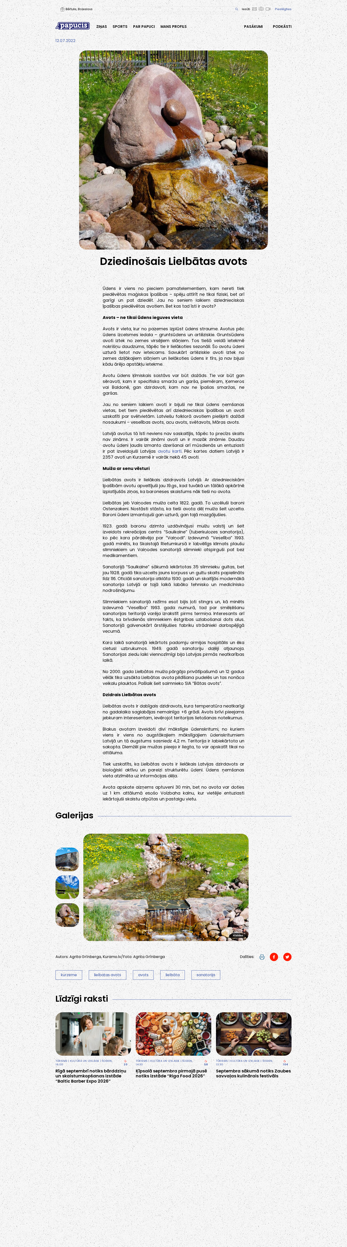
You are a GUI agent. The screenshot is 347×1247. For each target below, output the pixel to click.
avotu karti (170, 451)
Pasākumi (253, 27)
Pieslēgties (283, 9)
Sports (120, 27)
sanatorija (206, 975)
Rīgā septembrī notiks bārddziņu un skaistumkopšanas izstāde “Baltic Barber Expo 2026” (90, 1076)
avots (143, 975)
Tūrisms (61, 1061)
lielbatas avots (107, 975)
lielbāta (172, 975)
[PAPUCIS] (72, 26)
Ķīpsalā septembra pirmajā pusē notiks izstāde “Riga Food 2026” (171, 1073)
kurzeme (69, 975)
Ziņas (101, 27)
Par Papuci (144, 27)
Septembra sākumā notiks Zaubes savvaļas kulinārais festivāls (253, 1073)
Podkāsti (282, 27)
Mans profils (174, 27)
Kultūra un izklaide (84, 1061)
